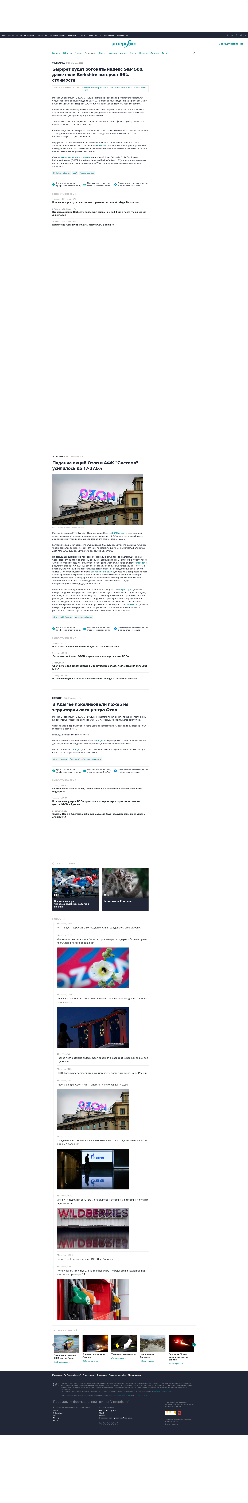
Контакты (57, 1375)
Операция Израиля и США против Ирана (65, 1356)
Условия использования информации (178, 1419)
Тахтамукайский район (80, 759)
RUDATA (102, 1415)
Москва (123, 53)
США (75, 173)
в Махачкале (132, 604)
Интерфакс (124, 44)
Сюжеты (154, 53)
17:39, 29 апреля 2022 (74, 63)
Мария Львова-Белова (76, 315)
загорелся (139, 563)
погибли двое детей (77, 290)
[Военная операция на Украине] (95, 1351)
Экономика (90, 53)
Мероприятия (122, 35)
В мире (78, 53)
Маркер (56, 1418)
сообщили (76, 749)
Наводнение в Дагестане (147, 1355)
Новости (143, 53)
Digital (133, 53)
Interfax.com (42, 35)
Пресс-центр (89, 1375)
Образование (108, 35)
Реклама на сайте (117, 1375)
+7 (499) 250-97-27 (141, 1395)
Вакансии (102, 1375)
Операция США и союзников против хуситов (178, 1357)
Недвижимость (94, 35)
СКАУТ (56, 1415)
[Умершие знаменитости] (124, 1351)
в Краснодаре (126, 589)
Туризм (83, 35)
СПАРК (56, 1411)
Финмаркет (72, 35)
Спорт (102, 53)
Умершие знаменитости (123, 1354)
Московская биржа (83, 617)
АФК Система (66, 617)
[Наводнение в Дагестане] (152, 1351)
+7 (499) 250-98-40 (123, 1395)
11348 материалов (90, 1361)
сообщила (103, 266)
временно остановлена (102, 572)
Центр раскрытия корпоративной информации (116, 1418)
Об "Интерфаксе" (27, 35)
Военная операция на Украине (83, 244)
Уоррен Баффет (87, 173)
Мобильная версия (10, 35)
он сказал (102, 145)
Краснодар (58, 315)
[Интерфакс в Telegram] (104, 1423)
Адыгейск (96, 759)
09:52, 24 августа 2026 (109, 244)
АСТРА (56, 1420)
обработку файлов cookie (163, 1391)
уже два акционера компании (75, 157)
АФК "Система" (117, 533)
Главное (56, 53)
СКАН (101, 1413)
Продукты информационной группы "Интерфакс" (91, 1402)
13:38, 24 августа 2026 (72, 698)
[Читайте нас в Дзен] (101, 1423)
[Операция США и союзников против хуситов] (181, 1351)
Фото (164, 53)
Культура (112, 53)
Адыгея (63, 759)
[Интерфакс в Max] (116, 1423)
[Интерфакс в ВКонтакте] (108, 1423)
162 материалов (147, 1361)
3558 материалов (61, 1362)
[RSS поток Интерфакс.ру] (112, 1423)
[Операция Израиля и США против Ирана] (66, 1352)
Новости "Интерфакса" (107, 1411)
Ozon (55, 617)
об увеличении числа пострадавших (100, 293)
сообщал (98, 740)
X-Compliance (58, 1413)
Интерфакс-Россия (57, 35)
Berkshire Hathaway (61, 173)
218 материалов (176, 1364)
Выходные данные (172, 1422)
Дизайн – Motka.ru (171, 1424)
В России (67, 53)
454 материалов (118, 1358)
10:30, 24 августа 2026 (74, 457)
